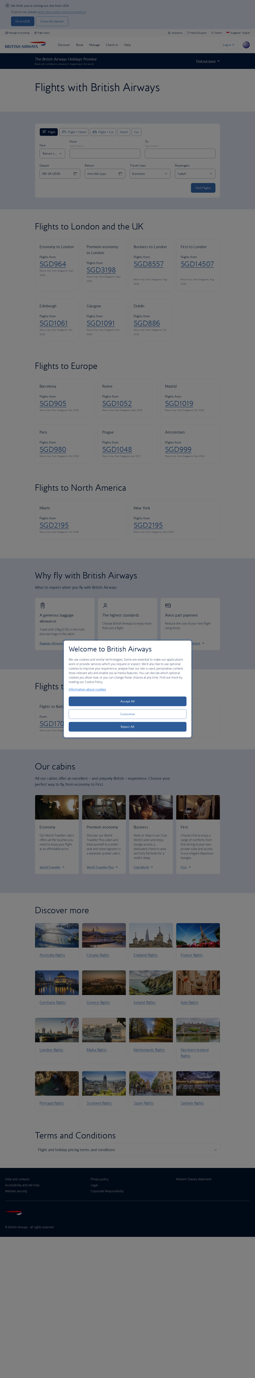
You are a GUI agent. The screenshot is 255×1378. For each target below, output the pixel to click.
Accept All (127, 701)
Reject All (127, 727)
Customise (127, 714)
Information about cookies (87, 689)
